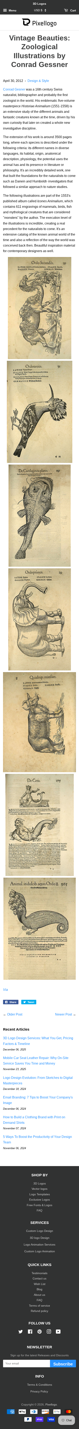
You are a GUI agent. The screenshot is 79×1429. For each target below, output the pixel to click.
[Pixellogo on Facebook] (30, 1332)
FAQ (39, 1210)
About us (39, 1294)
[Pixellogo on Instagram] (49, 1332)
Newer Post (63, 1014)
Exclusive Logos (39, 1199)
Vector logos (39, 1188)
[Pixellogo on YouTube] (58, 1332)
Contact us (39, 1278)
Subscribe (63, 1364)
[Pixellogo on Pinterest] (39, 1332)
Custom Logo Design (39, 1230)
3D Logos (39, 1183)
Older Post (14, 1014)
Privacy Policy (39, 1391)
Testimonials (39, 1273)
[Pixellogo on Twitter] (20, 1332)
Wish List (39, 1284)
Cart (72, 10)
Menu (12, 10)
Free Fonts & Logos (39, 1205)
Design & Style (38, 81)
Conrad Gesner (14, 89)
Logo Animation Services (39, 1244)
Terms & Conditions (39, 1384)
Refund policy (39, 1311)
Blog (39, 1289)
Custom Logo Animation (39, 1251)
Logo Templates (39, 1194)
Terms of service (39, 1305)
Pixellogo (51, 1404)
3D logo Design (39, 1237)
